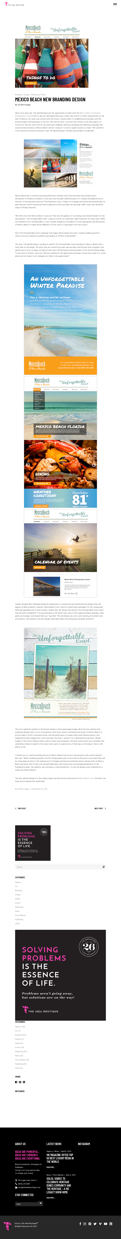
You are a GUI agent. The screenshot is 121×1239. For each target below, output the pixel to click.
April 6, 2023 (66, 1151)
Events (18, 903)
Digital (17, 898)
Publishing (19, 919)
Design (26, 94)
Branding (18, 94)
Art (16, 886)
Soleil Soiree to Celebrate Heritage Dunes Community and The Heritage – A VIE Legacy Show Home (59, 1185)
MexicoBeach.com (86, 778)
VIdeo (17, 923)
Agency (18, 882)
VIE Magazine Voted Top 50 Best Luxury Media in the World (60, 1158)
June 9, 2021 (71, 1175)
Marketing (35, 94)
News (43, 94)
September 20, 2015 (39, 789)
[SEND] (40, 1203)
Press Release (20, 915)
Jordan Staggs (23, 789)
